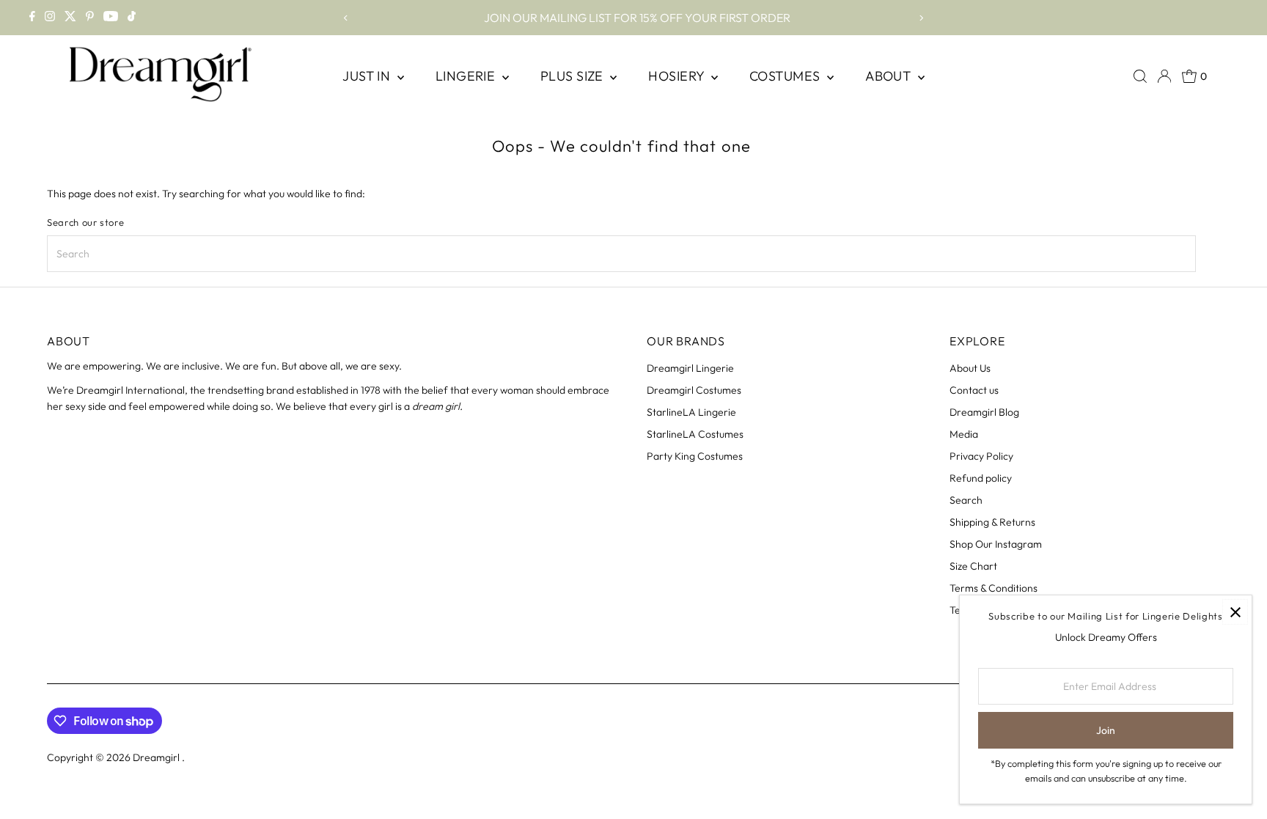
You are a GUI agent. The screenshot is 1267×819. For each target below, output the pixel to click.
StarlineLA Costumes (695, 434)
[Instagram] (50, 17)
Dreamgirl (157, 757)
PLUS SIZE (573, 75)
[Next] (920, 17)
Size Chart (973, 566)
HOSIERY (678, 75)
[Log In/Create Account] (1164, 76)
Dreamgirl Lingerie (690, 368)
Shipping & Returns (992, 522)
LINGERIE (467, 75)
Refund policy (981, 478)
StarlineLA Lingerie (691, 412)
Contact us (974, 390)
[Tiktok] (131, 17)
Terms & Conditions (994, 588)
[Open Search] (1140, 76)
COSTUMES (786, 75)
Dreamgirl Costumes (694, 390)
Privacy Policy (981, 456)
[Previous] (346, 17)
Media (964, 434)
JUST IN (368, 75)
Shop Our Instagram (996, 544)
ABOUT (889, 75)
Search (966, 500)
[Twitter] (70, 17)
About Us (970, 368)
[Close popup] (1235, 612)
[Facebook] (32, 17)
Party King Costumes (695, 456)
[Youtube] (111, 17)
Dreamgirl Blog (984, 412)
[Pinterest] (90, 17)
